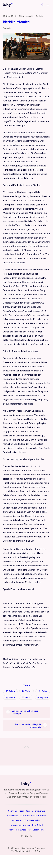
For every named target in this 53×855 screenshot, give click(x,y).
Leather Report (16, 200)
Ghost (31, 851)
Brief (39, 851)
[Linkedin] (26, 836)
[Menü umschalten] (47, 4)
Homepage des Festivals (24, 499)
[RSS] (30, 836)
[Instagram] (22, 836)
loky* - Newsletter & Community (30, 848)
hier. (34, 667)
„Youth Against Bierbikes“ (34, 165)
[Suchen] (42, 4)
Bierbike (39, 16)
